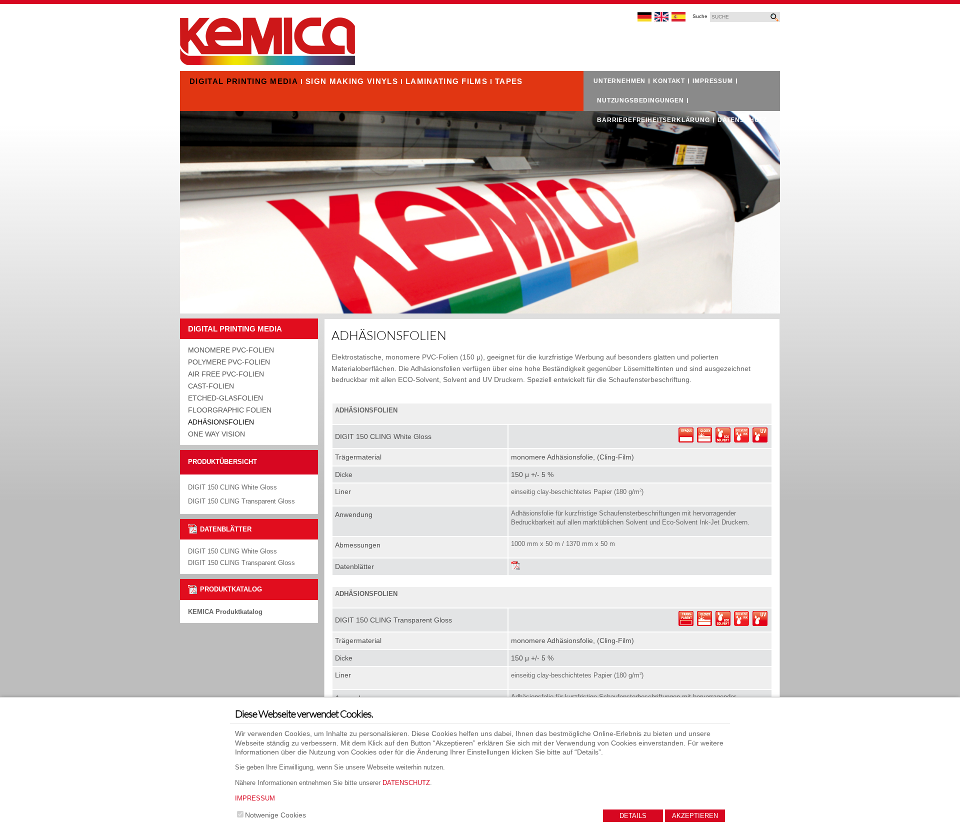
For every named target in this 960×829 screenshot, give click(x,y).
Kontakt (669, 81)
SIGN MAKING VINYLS (352, 82)
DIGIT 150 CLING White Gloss (232, 551)
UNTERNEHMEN (620, 81)
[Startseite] (267, 62)
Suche (700, 16)
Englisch (662, 17)
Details (633, 816)
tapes (509, 82)
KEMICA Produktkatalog (225, 612)
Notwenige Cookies (275, 815)
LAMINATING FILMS (447, 82)
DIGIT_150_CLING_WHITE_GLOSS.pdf (516, 566)
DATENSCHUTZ (406, 782)
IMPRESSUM (255, 798)
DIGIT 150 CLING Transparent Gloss (241, 562)
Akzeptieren (695, 816)
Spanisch (679, 17)
